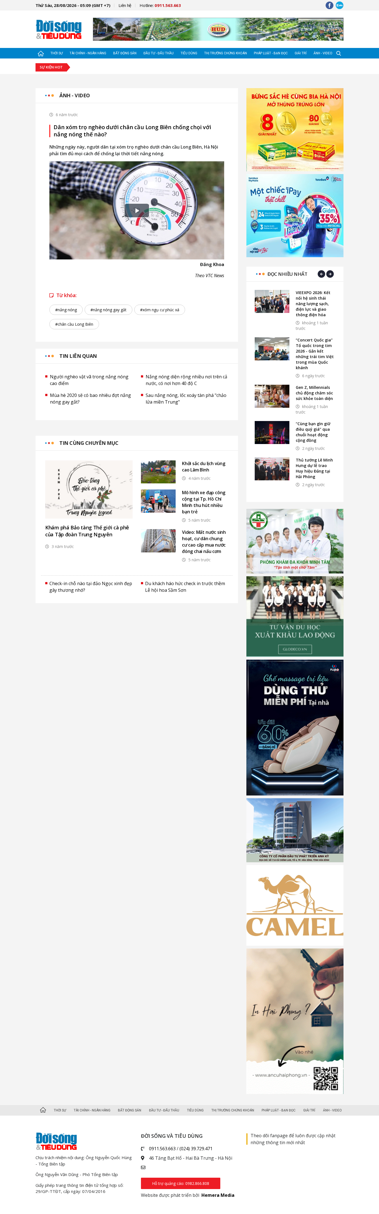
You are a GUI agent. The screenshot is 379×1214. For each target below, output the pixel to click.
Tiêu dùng (189, 53)
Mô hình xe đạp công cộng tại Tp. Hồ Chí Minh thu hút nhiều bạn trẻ (203, 502)
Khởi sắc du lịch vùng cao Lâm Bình (203, 466)
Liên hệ (124, 5)
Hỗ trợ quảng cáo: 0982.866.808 (180, 1183)
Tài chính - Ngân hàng (88, 53)
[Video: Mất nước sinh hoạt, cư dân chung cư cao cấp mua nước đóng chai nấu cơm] (158, 540)
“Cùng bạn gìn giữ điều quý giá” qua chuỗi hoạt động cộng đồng (313, 432)
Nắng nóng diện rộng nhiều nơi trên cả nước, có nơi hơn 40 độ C (186, 380)
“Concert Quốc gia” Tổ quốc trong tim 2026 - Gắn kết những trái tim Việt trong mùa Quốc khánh (315, 353)
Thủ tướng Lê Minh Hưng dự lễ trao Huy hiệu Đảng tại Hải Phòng (314, 468)
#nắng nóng (66, 309)
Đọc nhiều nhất (287, 274)
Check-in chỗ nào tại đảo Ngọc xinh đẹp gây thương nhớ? (90, 586)
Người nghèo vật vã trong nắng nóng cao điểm (89, 380)
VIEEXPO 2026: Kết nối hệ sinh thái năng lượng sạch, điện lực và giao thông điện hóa (313, 303)
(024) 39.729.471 (196, 1149)
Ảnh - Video (323, 53)
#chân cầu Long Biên (74, 324)
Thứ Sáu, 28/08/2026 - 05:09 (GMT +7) (73, 5)
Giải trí (301, 53)
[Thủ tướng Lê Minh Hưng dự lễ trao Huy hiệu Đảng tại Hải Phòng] (272, 468)
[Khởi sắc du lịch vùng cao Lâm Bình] (158, 471)
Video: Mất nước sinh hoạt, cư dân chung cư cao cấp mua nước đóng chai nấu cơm (204, 541)
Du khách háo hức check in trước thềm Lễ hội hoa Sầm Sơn (185, 586)
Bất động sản (125, 53)
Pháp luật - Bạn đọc (271, 53)
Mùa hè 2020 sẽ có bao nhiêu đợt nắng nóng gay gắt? (90, 398)
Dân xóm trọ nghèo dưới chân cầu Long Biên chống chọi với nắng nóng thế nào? (132, 131)
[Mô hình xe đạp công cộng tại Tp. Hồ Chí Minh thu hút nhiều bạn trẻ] (158, 500)
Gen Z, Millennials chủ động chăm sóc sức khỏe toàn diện (314, 393)
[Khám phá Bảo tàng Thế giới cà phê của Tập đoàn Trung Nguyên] (89, 489)
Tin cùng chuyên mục (88, 443)
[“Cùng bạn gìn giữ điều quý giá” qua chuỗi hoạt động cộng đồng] (272, 432)
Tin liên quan (78, 356)
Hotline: (160, 5)
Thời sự (56, 53)
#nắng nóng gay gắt (108, 309)
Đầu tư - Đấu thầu (158, 53)
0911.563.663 (162, 1149)
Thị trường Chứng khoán (225, 53)
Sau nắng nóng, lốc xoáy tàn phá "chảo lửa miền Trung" (186, 398)
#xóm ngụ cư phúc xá (159, 309)
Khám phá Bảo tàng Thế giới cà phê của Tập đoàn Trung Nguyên (87, 531)
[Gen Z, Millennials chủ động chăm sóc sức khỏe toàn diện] (272, 396)
